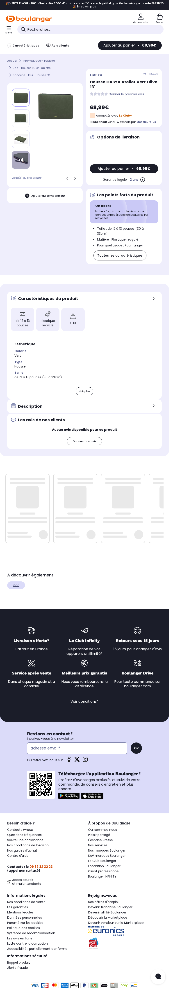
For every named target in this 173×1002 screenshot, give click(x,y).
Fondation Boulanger (104, 866)
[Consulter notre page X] (77, 760)
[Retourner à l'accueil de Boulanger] (28, 19)
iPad (16, 585)
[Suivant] (75, 178)
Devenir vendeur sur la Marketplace (116, 922)
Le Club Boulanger (102, 861)
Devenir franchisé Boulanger (110, 907)
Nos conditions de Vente (26, 902)
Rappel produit (18, 962)
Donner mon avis (84, 441)
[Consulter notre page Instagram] (85, 760)
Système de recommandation (31, 933)
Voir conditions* (84, 701)
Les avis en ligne (19, 938)
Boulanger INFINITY (102, 876)
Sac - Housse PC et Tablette (31, 68)
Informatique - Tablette (39, 61)
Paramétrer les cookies (25, 922)
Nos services (97, 845)
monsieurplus (146, 122)
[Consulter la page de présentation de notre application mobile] (69, 796)
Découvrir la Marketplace (107, 917)
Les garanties (17, 907)
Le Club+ (125, 115)
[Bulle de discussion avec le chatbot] (158, 976)
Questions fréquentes (24, 835)
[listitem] (21, 118)
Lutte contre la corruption (27, 943)
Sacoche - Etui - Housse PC (31, 75)
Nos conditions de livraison (28, 845)
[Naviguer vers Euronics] (125, 931)
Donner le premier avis (126, 94)
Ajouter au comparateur (48, 195)
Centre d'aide (18, 855)
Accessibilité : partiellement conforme (37, 948)
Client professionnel (103, 871)
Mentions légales (20, 912)
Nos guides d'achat (22, 850)
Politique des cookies (23, 928)
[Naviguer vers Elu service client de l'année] (125, 943)
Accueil (12, 61)
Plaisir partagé (99, 835)
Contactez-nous (20, 829)
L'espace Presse (100, 840)
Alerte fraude (17, 967)
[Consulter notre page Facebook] (69, 760)
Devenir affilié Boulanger (107, 912)
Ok (136, 748)
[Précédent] (67, 178)
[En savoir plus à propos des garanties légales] (142, 179)
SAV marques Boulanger (107, 855)
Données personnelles (24, 917)
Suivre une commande (25, 840)
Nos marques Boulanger (106, 850)
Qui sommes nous (102, 829)
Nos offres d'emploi (103, 902)
